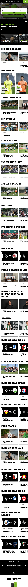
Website (21, 569)
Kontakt (14, 569)
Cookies (6, 569)
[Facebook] (6, 1)
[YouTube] (9, 1)
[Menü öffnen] (25, 1)
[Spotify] (14, 1)
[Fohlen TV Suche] (18, 1)
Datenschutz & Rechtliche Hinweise (11, 565)
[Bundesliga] (14, 573)
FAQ (25, 565)
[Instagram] (12, 1)
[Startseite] (2, 3)
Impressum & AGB (14, 561)
